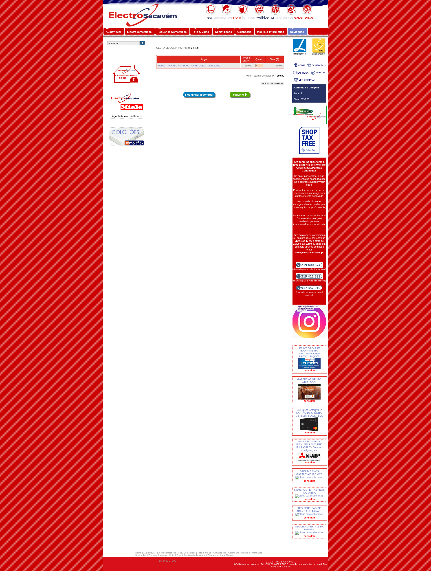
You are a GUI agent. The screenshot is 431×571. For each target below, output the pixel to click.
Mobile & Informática (251, 552)
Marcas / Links (167, 555)
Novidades (140, 555)
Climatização (219, 552)
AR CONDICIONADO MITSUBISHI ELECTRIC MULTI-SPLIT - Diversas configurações (309, 446)
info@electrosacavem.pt (246, 564)
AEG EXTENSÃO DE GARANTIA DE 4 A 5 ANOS (309, 509)
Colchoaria (233, 552)
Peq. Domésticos (187, 552)
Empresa (153, 555)
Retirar (161, 65)
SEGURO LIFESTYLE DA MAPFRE (309, 528)
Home (138, 552)
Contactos (213, 555)
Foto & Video (204, 552)
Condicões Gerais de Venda (191, 555)
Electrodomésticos (166, 552)
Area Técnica (227, 555)
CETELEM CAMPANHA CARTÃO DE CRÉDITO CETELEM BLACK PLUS (309, 412)
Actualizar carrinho (272, 83)
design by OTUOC (167, 561)
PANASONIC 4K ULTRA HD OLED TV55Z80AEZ (194, 65)
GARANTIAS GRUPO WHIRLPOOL (309, 381)
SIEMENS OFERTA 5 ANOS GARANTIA (309, 491)
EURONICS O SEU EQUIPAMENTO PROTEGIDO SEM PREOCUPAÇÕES (309, 352)
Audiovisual (149, 552)
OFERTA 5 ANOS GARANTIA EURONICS (309, 473)
